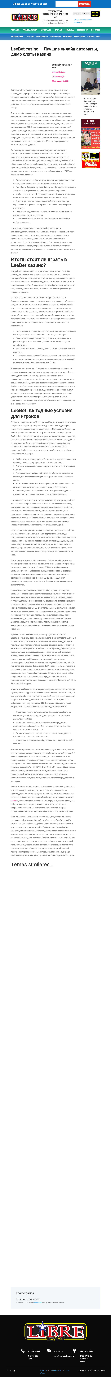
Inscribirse (78, 22)
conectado (37, 1302)
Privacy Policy (45, 1370)
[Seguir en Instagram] (14, 1370)
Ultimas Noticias (58, 72)
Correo (59, 1351)
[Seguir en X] (10, 1370)
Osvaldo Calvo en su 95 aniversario (25, 1264)
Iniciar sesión (95, 13)
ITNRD (83, 1373)
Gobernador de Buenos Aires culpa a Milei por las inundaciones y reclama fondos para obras (90, 106)
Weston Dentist (48, 1365)
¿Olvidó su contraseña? (83, 20)
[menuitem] (15, 30)
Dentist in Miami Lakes (63, 1365)
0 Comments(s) (58, 77)
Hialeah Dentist (17, 1365)
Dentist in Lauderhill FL (32, 1365)
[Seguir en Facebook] (7, 1370)
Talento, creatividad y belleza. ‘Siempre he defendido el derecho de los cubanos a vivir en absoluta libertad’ (51, 1134)
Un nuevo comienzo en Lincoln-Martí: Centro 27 (30, 963)
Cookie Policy (57, 1370)
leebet (14, 800)
